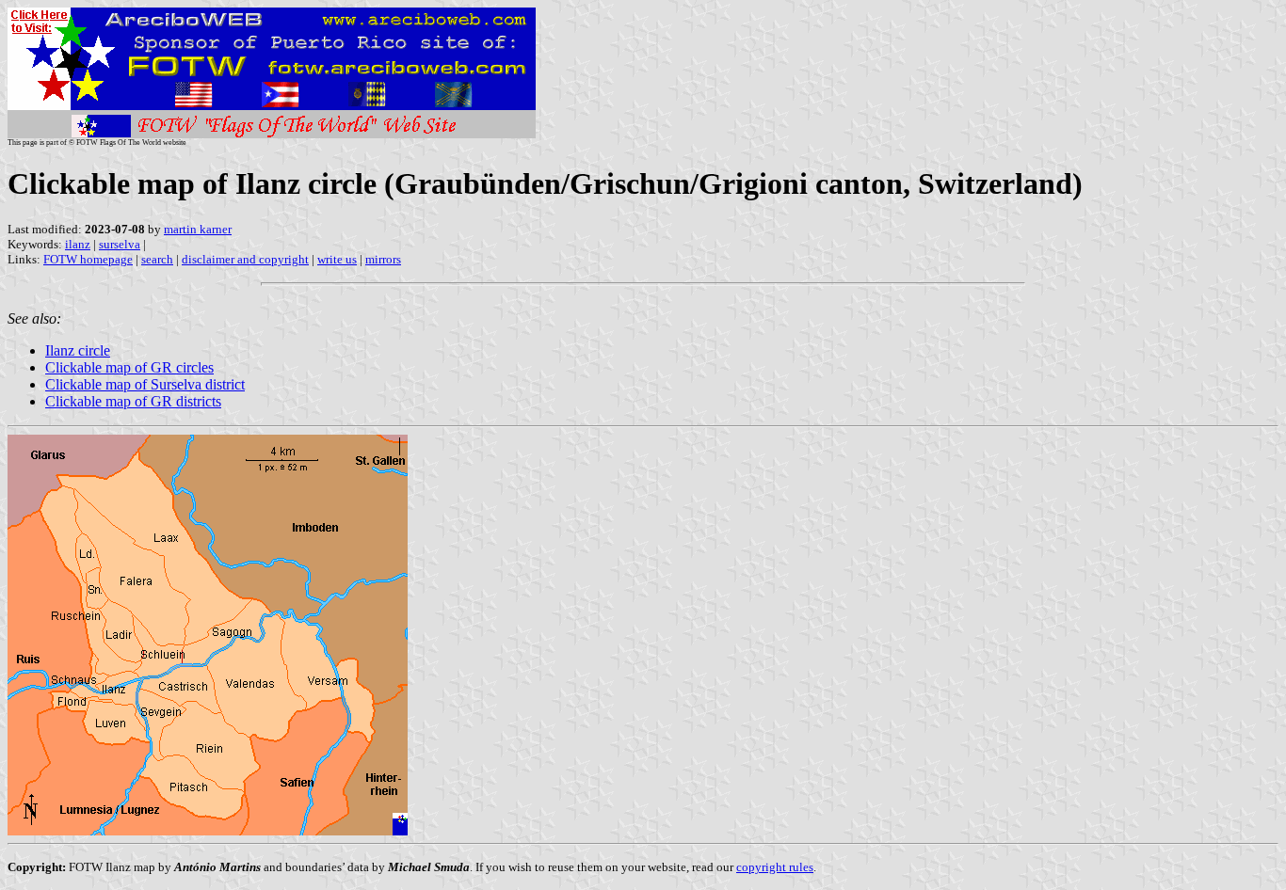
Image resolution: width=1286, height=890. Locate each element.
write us (337, 259)
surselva (119, 244)
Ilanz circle (77, 350)
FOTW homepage (88, 259)
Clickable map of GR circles (129, 367)
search (157, 259)
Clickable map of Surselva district (145, 384)
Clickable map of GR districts (133, 401)
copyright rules (774, 867)
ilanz (77, 244)
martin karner (198, 229)
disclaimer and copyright (245, 259)
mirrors (383, 259)
